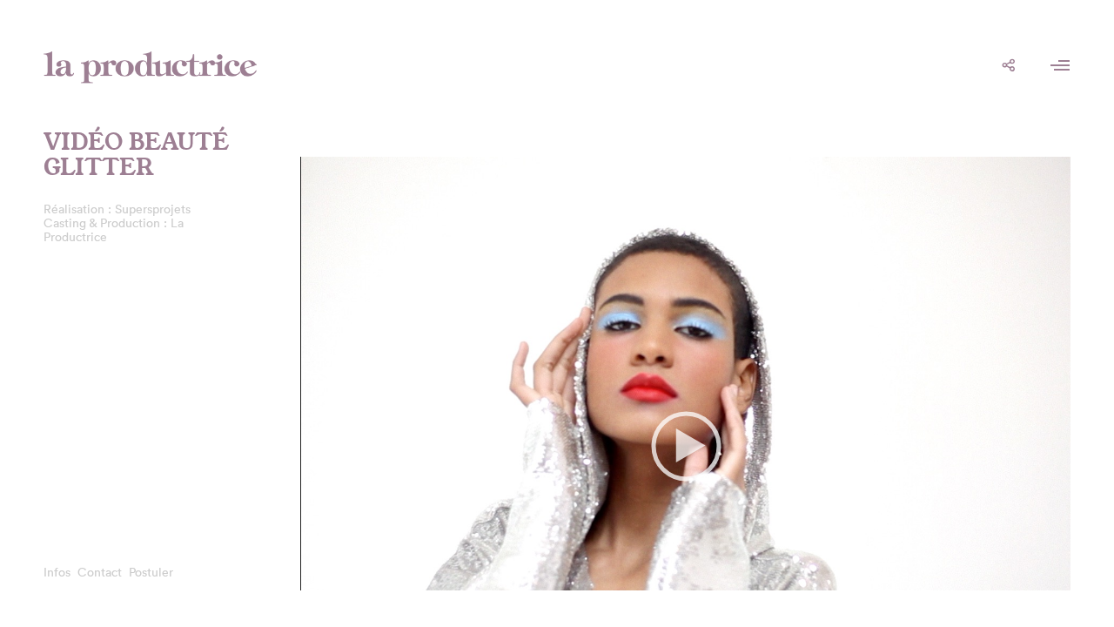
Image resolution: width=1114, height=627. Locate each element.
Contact (99, 572)
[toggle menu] (1060, 65)
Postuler (151, 572)
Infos (57, 572)
